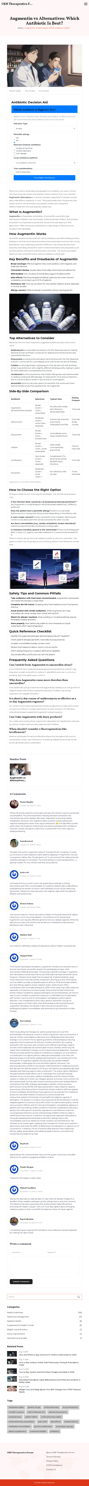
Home (20, 28)
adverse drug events (58, 1412)
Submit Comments (21, 1282)
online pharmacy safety (51, 1417)
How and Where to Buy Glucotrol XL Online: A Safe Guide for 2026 (47, 1355)
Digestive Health (44, 1321)
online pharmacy (51, 1407)
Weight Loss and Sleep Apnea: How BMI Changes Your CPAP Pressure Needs (50, 1391)
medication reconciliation (19, 1426)
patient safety (31, 1417)
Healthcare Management (44, 1317)
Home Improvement (44, 1334)
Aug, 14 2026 (24, 1369)
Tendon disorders (23, 151)
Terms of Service (53, 1457)
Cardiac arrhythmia (24, 148)
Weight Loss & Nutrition (44, 1330)
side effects (56, 1422)
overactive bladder (38, 1431)
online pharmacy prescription (21, 1422)
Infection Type (20, 124)
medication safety (16, 1407)
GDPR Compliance (54, 1465)
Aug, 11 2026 (23, 1359)
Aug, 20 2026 (24, 1386)
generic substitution (43, 1426)
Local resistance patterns (25, 158)
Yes (17, 138)
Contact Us (51, 1469)
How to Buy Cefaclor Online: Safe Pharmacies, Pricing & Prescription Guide (49, 1364)
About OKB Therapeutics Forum (60, 1452)
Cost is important (23, 172)
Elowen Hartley (15, 91)
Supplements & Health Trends (44, 1325)
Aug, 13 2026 (24, 1377)
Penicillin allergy (21, 134)
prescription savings (64, 1426)
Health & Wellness (44, 1313)
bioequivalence (71, 1422)
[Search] (79, 1297)
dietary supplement (17, 1431)
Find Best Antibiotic (44, 177)
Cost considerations (23, 168)
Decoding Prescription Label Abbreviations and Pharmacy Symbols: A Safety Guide (49, 1381)
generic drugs (34, 1407)
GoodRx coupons (16, 1412)
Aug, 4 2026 (23, 1352)
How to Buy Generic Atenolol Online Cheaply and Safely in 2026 (46, 1372)
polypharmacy (15, 1417)
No (17, 140)
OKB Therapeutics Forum (18, 4)
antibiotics (54, 1431)
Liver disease (21, 153)
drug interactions (70, 1407)
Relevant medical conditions (27, 145)
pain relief (42, 1422)
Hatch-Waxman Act (36, 1412)
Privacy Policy (52, 1461)
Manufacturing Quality (44, 1338)
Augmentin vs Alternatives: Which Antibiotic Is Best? (19, 779)
